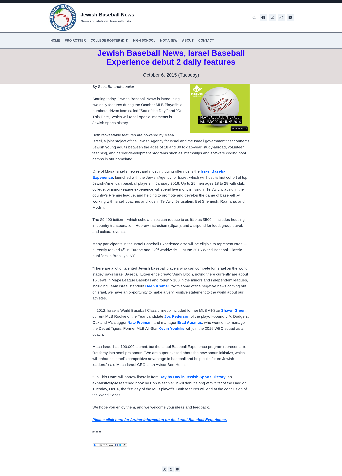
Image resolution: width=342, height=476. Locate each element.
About (188, 40)
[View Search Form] (254, 17)
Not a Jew (168, 40)
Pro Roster (75, 40)
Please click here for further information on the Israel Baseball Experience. (159, 420)
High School (144, 40)
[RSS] (177, 469)
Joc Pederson (177, 316)
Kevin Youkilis (171, 328)
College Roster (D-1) (109, 40)
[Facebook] (263, 17)
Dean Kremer (157, 286)
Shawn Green (233, 310)
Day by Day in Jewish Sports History (193, 377)
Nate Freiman (139, 322)
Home (55, 40)
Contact (206, 40)
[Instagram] (281, 17)
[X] (272, 17)
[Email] (290, 17)
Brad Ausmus (189, 322)
